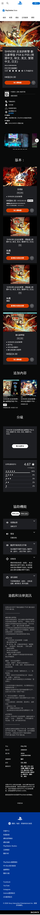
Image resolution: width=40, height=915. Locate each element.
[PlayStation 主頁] (20, 3)
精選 (10, 17)
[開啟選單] (2, 3)
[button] (11, 113)
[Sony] (35, 914)
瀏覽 (32, 17)
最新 (4, 17)
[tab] (15, 514)
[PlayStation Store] (10, 10)
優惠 (17, 17)
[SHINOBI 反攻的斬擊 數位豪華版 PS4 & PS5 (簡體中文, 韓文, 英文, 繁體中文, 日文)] (17, 140)
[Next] (37, 140)
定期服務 (25, 17)
